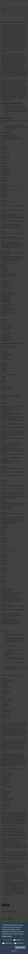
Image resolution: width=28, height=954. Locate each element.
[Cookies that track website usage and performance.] (22, 940)
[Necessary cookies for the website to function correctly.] (11, 940)
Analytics (18, 940)
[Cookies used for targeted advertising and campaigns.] (12, 943)
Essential (7, 940)
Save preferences (20, 947)
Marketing (8, 943)
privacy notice (7, 936)
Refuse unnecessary (8, 947)
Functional (20, 943)
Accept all (14, 950)
